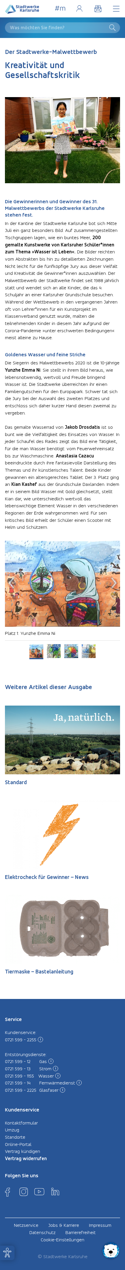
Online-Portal (79, 8)
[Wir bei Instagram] (23, 1191)
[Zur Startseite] (22, 10)
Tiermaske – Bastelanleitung (39, 971)
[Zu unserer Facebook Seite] (7, 1191)
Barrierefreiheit (80, 1232)
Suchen (114, 27)
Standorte (15, 1137)
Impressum (100, 1225)
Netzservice (26, 1225)
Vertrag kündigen (22, 1151)
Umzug (12, 1130)
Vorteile (60, 8)
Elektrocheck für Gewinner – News (47, 877)
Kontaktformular (21, 1123)
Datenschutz (42, 1232)
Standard (16, 782)
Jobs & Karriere (63, 1225)
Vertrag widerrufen (26, 1158)
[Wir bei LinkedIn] (55, 1191)
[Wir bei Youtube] (39, 1191)
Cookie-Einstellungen (62, 1239)
